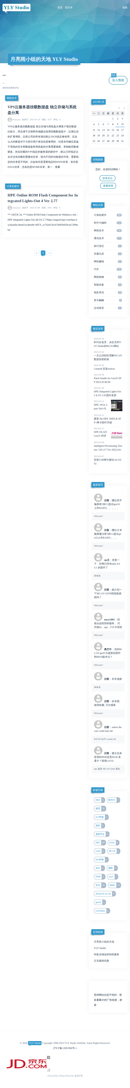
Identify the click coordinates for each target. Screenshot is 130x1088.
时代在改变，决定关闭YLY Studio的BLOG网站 (107, 342)
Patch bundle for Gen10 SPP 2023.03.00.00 (107, 378)
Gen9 (100, 851)
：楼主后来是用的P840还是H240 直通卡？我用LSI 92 (108, 761)
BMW (115, 885)
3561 (47, 208)
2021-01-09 (31, 208)
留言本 (69, 7)
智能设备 (107, 284)
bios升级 (101, 859)
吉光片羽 (78, 1076)
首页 (59, 7)
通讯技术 (107, 238)
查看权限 (108, 185)
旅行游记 (107, 246)
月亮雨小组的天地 (104, 941)
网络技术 (12, 98)
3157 (47, 119)
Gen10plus (102, 910)
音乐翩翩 (107, 300)
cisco (113, 876)
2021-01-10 (31, 119)
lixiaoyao (16, 119)
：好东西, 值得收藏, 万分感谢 (107, 707)
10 (122, 124)
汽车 (107, 269)
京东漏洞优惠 (101, 960)
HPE (100, 842)
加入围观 (118, 79)
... (4, 74)
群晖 (112, 868)
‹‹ (36, 253)
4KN (100, 868)
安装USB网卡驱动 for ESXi (107, 460)
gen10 (100, 902)
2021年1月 (98, 102)
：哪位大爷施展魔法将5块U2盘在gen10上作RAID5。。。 (108, 538)
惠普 (100, 808)
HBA (100, 800)
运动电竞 (107, 308)
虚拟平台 (102, 834)
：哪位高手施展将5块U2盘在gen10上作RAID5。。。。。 (108, 508)
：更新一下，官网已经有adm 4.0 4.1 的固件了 (107, 568)
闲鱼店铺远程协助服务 (106, 954)
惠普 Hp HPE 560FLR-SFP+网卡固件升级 (107, 419)
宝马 (100, 885)
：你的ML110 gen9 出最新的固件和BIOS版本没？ (108, 657)
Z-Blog (61, 1076)
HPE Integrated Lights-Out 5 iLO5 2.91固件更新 (107, 392)
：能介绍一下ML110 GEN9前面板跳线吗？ (108, 597)
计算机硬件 (13, 186)
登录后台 (107, 178)
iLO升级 (101, 817)
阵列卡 (113, 800)
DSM (100, 876)
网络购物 (107, 277)
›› (49, 253)
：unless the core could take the (108, 733)
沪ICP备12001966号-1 (65, 1048)
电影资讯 (107, 292)
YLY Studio (16, 7)
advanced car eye (105, 893)
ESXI (113, 842)
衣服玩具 (107, 253)
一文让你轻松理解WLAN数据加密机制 (108, 356)
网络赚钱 (107, 261)
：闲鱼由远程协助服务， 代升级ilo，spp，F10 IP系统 (108, 627)
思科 (100, 825)
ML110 (114, 851)
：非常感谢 (108, 683)
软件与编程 (107, 222)
